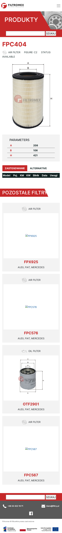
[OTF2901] (31, 378)
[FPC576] (31, 307)
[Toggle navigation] (58, 5)
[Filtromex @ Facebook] (31, 513)
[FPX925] (31, 236)
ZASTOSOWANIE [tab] (15, 168)
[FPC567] (31, 449)
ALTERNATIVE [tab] (38, 168)
